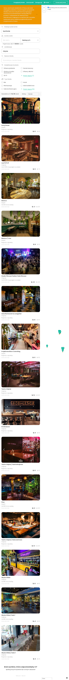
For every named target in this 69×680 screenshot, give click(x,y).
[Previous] (6, 111)
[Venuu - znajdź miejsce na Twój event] (4, 2)
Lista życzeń (30, 2)
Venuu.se (18, 675)
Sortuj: (24, 94)
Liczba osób (8, 36)
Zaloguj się (38, 2)
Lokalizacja (8, 47)
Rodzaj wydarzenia (10, 27)
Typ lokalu (8, 79)
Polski (47, 2)
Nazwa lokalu (8, 56)
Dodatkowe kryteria (11, 65)
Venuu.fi (23, 675)
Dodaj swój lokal (61, 2)
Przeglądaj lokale (19, 2)
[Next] (35, 111)
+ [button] (44, 7)
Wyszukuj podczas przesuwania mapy (57, 8)
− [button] (44, 10)
